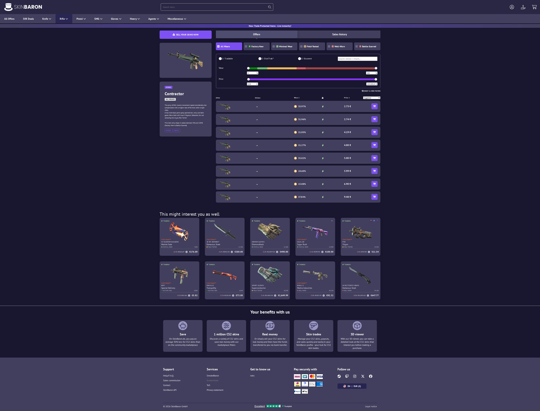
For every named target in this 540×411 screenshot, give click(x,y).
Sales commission (171, 380)
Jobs (252, 375)
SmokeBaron (213, 375)
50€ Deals (28, 18)
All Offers (9, 18)
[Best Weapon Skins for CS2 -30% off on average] (8, 7)
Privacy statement (215, 390)
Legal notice (371, 406)
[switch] (221, 59)
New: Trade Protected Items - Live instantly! (270, 25)
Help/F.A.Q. (168, 375)
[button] (512, 7)
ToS (208, 385)
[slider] (248, 68)
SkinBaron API (170, 390)
